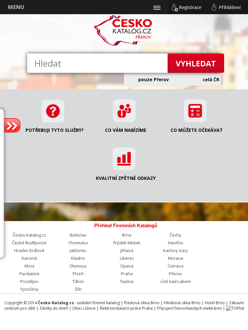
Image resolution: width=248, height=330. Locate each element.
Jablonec (78, 250)
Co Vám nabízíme (125, 130)
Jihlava (126, 250)
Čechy (175, 235)
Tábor (78, 281)
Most (29, 266)
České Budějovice (29, 243)
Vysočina (29, 289)
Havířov (175, 243)
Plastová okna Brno (142, 303)
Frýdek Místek (126, 243)
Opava (126, 266)
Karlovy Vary (175, 250)
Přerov (175, 274)
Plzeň (78, 274)
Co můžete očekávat (196, 130)
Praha (127, 274)
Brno (126, 235)
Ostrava (175, 266)
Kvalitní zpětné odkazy (126, 178)
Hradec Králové (29, 250)
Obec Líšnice (84, 308)
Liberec (127, 258)
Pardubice (29, 274)
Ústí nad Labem (175, 281)
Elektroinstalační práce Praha (126, 308)
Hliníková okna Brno (182, 303)
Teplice (127, 281)
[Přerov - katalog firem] (124, 45)
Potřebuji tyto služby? (55, 130)
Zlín (78, 289)
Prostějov (29, 281)
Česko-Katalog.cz (29, 235)
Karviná (29, 258)
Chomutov (78, 243)
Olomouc (78, 266)
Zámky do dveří (53, 308)
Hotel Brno (215, 303)
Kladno (78, 258)
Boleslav (78, 235)
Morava (175, 258)
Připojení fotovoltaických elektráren (189, 308)
